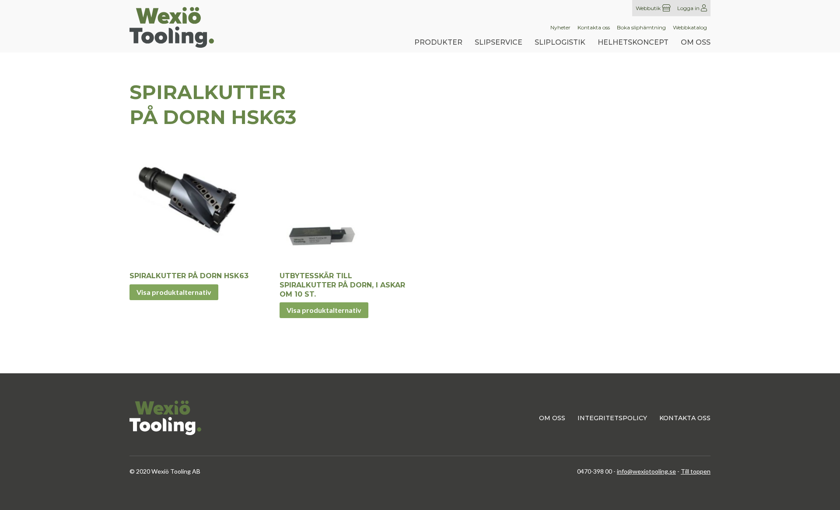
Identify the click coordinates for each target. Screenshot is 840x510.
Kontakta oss (594, 27)
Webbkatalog (690, 27)
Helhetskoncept (633, 42)
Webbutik (649, 8)
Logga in (689, 8)
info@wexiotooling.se (646, 471)
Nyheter (560, 27)
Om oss (695, 42)
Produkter (438, 42)
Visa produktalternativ (173, 292)
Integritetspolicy (612, 418)
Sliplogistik (560, 42)
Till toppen (695, 471)
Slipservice (498, 42)
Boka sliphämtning (641, 27)
